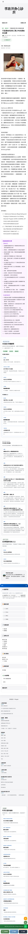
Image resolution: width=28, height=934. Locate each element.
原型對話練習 (21, 795)
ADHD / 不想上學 (4, 750)
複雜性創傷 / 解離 (4, 743)
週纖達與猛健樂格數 (5, 720)
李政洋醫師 (19, 35)
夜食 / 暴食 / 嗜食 (4, 753)
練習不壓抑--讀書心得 (9, 326)
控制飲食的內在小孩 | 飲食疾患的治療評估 (14, 324)
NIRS (4, 682)
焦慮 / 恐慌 (3, 737)
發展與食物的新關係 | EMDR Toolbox (13, 322)
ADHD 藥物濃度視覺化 (12, 795)
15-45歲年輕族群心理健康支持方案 (8, 708)
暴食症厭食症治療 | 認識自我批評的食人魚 (14, 292)
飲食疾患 (11, 351)
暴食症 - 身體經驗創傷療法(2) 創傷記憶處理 (14, 249)
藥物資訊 (6, 37)
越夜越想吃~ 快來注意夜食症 (11, 275)
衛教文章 (6, 28)
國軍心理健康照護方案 (5, 711)
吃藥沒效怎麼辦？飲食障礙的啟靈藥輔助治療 (14, 297)
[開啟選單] (3, 1)
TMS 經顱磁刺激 (7, 678)
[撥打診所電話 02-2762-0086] (25, 922)
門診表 (14, 931)
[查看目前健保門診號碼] (25, 918)
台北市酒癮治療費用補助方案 (7, 713)
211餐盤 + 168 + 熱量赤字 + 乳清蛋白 (9, 728)
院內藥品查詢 (4, 779)
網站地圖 (3, 795)
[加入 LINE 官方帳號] (25, 926)
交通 (24, 931)
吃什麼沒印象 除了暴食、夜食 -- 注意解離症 (14, 289)
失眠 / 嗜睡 (3, 740)
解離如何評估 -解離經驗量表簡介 (11, 329)
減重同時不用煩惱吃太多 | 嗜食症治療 (13, 256)
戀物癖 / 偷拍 (3, 745)
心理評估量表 (4, 772)
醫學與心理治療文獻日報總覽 (7, 782)
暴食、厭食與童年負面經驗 (10, 270)
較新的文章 (4, 22)
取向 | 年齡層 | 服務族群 (6, 765)
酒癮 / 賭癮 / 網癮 (4, 748)
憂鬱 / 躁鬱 (3, 735)
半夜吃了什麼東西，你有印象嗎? (11, 331)
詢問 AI (22, 595)
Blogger (16, 699)
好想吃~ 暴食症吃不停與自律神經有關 (13, 273)
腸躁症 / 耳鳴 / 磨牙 (5, 756)
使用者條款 (3, 784)
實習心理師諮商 (4, 705)
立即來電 (6, 931)
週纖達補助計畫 (4, 725)
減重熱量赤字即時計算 (5, 723)
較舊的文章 (23, 22)
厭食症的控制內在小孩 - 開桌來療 (12, 320)
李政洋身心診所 (14, 10)
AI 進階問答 (5, 595)
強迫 (2, 758)
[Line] (26, 585)
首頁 (3, 28)
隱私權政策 (3, 787)
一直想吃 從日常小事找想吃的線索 (12, 333)
